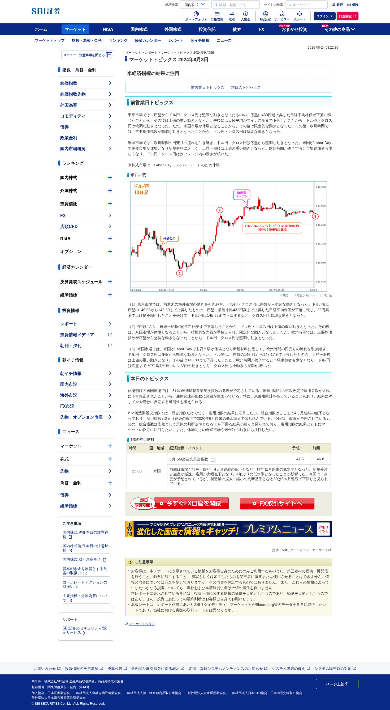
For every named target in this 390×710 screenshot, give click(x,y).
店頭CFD (69, 226)
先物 (64, 471)
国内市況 (68, 384)
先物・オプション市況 (81, 417)
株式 (64, 459)
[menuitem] (337, 4)
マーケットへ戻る (142, 624)
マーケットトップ (49, 40)
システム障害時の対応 (333, 668)
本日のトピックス (246, 87)
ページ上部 (335, 684)
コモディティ (73, 116)
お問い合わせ (45, 668)
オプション (70, 251)
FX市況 (67, 406)
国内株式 (139, 29)
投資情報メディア (77, 334)
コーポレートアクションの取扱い (85, 584)
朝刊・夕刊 (70, 345)
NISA (108, 29)
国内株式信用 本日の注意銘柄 (85, 548)
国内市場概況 (73, 148)
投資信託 (207, 29)
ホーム (41, 29)
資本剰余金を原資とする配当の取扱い (85, 571)
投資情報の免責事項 (81, 668)
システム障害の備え (288, 668)
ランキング (118, 40)
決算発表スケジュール (81, 281)
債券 (237, 29)
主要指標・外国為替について (85, 598)
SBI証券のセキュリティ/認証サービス (85, 630)
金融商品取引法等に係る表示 (155, 668)
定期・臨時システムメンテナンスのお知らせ (226, 668)
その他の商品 (336, 28)
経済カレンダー (148, 40)
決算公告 (114, 668)
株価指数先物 (73, 94)
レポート (175, 40)
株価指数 (68, 83)
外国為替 (68, 105)
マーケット (75, 29)
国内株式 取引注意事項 (82, 559)
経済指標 (68, 294)
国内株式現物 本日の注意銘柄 (85, 534)
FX (261, 29)
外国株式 (172, 29)
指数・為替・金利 (87, 40)
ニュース (224, 40)
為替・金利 (70, 483)
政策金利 (68, 137)
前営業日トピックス (207, 87)
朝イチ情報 (200, 40)
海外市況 (68, 395)
